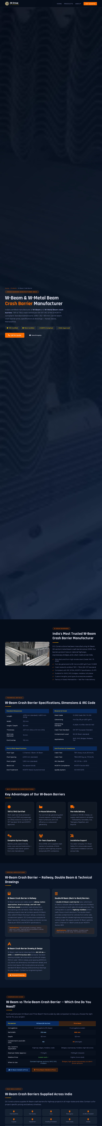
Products (68, 3)
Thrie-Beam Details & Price (45, 1070)
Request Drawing (18, 975)
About (78, 3)
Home (59, 3)
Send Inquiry (36, 335)
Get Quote (90, 3)
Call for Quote (16, 335)
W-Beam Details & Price (19, 1070)
